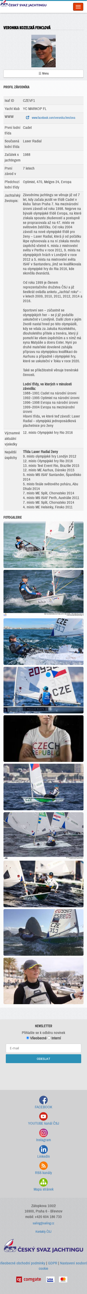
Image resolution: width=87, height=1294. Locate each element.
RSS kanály (43, 1173)
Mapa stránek (44, 1189)
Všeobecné (38, 1038)
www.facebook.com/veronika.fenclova (52, 118)
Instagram (43, 1140)
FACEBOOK (43, 1107)
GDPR (52, 1263)
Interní (56, 1038)
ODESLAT (43, 1059)
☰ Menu (44, 73)
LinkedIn (43, 1156)
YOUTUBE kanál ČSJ (43, 1123)
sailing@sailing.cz (43, 1223)
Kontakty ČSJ (43, 1231)
